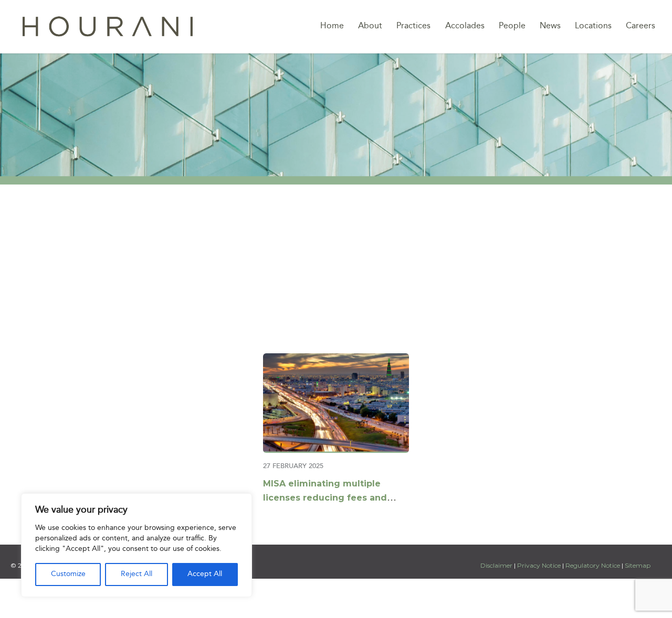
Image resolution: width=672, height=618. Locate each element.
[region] (136, 545)
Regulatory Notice (592, 565)
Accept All (204, 574)
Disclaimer (497, 565)
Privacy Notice (539, 565)
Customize (68, 574)
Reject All (136, 574)
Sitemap (637, 565)
